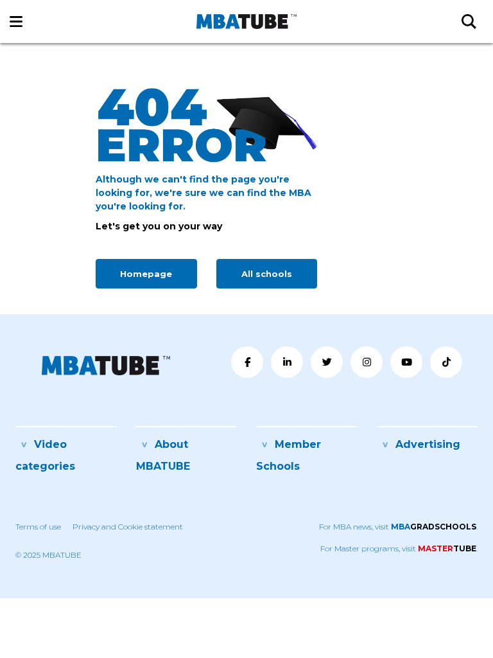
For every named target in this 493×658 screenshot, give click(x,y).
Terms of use (38, 526)
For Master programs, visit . (399, 548)
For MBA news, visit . (398, 526)
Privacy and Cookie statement (128, 526)
